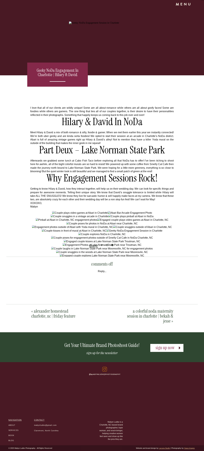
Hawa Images (189, 448)
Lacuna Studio (164, 448)
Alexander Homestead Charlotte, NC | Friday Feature (53, 313)
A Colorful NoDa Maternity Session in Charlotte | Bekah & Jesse (150, 316)
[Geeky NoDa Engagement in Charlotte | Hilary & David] (123, 58)
